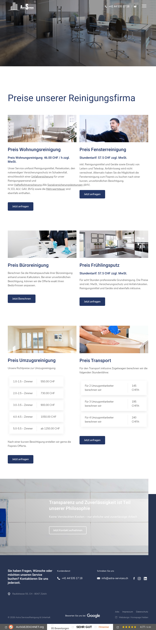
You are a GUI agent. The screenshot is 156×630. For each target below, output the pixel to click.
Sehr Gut (83, 627)
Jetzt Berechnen (21, 298)
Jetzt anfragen (20, 206)
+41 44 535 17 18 (119, 6)
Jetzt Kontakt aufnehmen (67, 530)
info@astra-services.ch (135, 6)
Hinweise (103, 627)
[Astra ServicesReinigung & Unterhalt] (21, 6)
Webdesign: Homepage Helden (133, 617)
